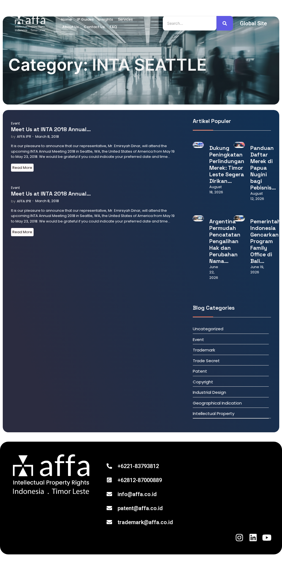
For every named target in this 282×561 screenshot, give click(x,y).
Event (15, 123)
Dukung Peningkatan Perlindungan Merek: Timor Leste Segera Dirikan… (226, 164)
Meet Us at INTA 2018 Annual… (51, 129)
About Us (70, 26)
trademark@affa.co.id (145, 522)
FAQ (113, 26)
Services (125, 19)
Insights (106, 19)
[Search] (224, 23)
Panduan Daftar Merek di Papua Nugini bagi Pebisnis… (263, 168)
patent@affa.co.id (140, 508)
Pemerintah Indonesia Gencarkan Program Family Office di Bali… (265, 241)
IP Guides (85, 19)
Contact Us (94, 26)
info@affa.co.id (137, 494)
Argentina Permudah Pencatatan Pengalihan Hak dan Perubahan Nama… (224, 241)
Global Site (253, 23)
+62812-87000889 (140, 480)
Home (66, 19)
